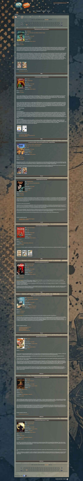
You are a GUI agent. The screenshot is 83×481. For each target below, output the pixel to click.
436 (51, 468)
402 (26, 22)
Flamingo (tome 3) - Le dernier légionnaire (41, 377)
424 (29, 468)
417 (53, 22)
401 (24, 22)
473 (46, 24)
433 (46, 468)
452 (44, 469)
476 (51, 24)
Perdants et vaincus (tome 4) (23, 414)
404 (30, 22)
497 (53, 25)
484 (29, 25)
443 (27, 469)
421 (24, 468)
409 (39, 22)
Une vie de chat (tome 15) (23, 136)
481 (24, 25)
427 (35, 468)
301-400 (42, 19)
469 (39, 24)
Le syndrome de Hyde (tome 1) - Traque (42, 420)
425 (31, 468)
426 (33, 468)
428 (37, 468)
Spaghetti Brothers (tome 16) (41, 179)
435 (50, 468)
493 (46, 25)
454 (48, 469)
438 (55, 468)
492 (44, 25)
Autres (20, 239)
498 (55, 25)
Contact (48, 11)
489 (38, 25)
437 (53, 468)
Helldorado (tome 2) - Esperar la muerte (41, 29)
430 (41, 468)
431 (42, 468)
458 (55, 469)
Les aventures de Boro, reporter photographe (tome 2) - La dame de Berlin (41, 142)
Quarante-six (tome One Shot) (41, 336)
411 (42, 22)
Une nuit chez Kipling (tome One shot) (42, 262)
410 (41, 22)
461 (24, 24)
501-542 (50, 19)
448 (37, 469)
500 (59, 25)
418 (55, 22)
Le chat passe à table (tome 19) (24, 134)
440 (59, 468)
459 (57, 469)
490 (40, 25)
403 (28, 22)
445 (31, 469)
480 (58, 24)
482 (25, 25)
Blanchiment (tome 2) (22, 329)
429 (39, 468)
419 (57, 22)
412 (44, 22)
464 (30, 24)
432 (44, 468)
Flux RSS (18, 17)
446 (33, 469)
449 (38, 469)
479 (56, 24)
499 (57, 25)
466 (34, 24)
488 (37, 25)
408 (37, 22)
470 (41, 24)
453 (46, 469)
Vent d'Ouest (21, 193)
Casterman (21, 90)
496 (51, 25)
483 (27, 25)
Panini (29, 348)
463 (28, 24)
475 (49, 24)
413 (46, 22)
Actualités (39, 11)
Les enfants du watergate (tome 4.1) (25, 327)
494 (48, 25)
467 (35, 24)
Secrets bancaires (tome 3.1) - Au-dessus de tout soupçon (41, 295)
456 (51, 469)
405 (31, 22)
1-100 (32, 19)
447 (35, 469)
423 (28, 468)
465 (32, 24)
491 (42, 25)
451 (42, 469)
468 (37, 24)
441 (24, 469)
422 (26, 468)
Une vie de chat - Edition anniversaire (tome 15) (27, 135)
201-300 (39, 19)
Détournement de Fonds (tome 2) (24, 330)
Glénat (20, 309)
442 (25, 469)
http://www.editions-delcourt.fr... (27, 394)
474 (47, 24)
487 (35, 25)
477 (53, 24)
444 (29, 469)
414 (48, 22)
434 (48, 468)
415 (50, 22)
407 (35, 22)
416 (51, 22)
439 (57, 468)
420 (59, 22)
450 (40, 469)
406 (33, 22)
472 (44, 24)
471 (42, 24)
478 (54, 24)
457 (53, 469)
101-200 (35, 19)
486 (33, 25)
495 (50, 25)
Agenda (43, 11)
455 (50, 469)
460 (59, 469)
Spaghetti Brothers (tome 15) (23, 219)
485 (31, 25)
